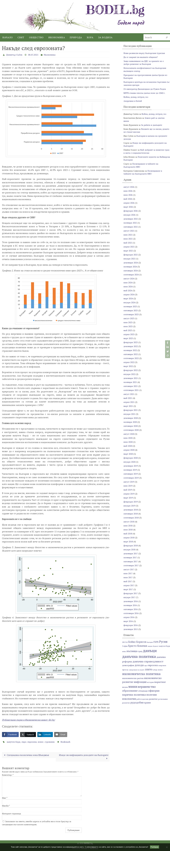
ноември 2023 (130, 306)
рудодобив (137, 702)
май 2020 (128, 446)
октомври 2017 (131, 561)
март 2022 (128, 366)
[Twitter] (167, 351)
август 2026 (129, 187)
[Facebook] (167, 342)
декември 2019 (131, 465)
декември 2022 (131, 346)
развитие (153, 699)
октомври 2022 (131, 354)
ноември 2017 (130, 557)
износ (41, 741)
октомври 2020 (131, 426)
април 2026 (129, 202)
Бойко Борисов (137, 641)
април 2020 (129, 450)
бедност (155, 646)
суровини (49, 741)
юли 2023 (128, 322)
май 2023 (128, 330)
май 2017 (128, 581)
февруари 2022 (131, 370)
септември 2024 (131, 274)
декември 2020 (131, 418)
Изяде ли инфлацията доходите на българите (84, 755)
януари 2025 (129, 258)
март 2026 (128, 206)
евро (24, 741)
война (124, 651)
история (150, 682)
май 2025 (128, 242)
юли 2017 (128, 573)
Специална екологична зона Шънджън (28, 755)
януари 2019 (129, 505)
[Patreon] (167, 355)
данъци (150, 650)
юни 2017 (128, 577)
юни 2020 (128, 442)
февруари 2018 (131, 545)
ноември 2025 (130, 222)
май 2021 (128, 398)
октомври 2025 (131, 226)
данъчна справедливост (148, 661)
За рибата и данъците (151, 125)
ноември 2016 (130, 605)
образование (130, 690)
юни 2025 (128, 238)
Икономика (49, 54)
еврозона (32, 741)
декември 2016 (131, 601)
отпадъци (143, 691)
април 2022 (129, 362)
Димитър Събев (14, 54)
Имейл (6, 805)
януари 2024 (129, 302)
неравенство (147, 687)
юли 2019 (128, 485)
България (150, 642)
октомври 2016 (131, 609)
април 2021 (129, 402)
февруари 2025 (131, 254)
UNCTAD (125, 642)
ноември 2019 (130, 469)
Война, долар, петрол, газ (136, 97)
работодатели (142, 699)
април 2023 (129, 334)
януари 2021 (129, 414)
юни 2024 (128, 286)
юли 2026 (128, 191)
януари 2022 (129, 374)
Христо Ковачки (137, 645)
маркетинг (160, 682)
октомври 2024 (131, 270)
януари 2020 (129, 461)
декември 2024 (131, 262)
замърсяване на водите (136, 670)
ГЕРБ (156, 641)
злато (148, 669)
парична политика (134, 694)
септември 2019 (131, 477)
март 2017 (128, 589)
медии (125, 687)
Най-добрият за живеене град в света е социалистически (146, 151)
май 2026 (128, 199)
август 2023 (129, 318)
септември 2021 (131, 390)
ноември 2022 (130, 350)
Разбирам (154, 847)
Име (4, 798)
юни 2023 (128, 326)
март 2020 (128, 454)
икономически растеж (133, 678)
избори (155, 670)
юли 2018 (128, 525)
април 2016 (129, 617)
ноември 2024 (130, 266)
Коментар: (8, 775)
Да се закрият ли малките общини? (141, 57)
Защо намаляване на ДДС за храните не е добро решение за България (144, 62)
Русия (163, 642)
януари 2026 (129, 214)
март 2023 (128, 338)
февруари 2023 (131, 342)
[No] (166, 847)
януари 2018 (129, 549)
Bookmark (65, 741)
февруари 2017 (131, 593)
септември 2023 (131, 314)
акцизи (150, 646)
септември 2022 (131, 358)
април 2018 (129, 537)
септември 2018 (131, 517)
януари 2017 (129, 597)
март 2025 (128, 250)
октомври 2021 (131, 386)
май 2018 (128, 533)
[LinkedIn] (167, 347)
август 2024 (129, 278)
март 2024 (128, 298)
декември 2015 (131, 629)
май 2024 (128, 290)
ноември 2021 (130, 382)
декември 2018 (131, 509)
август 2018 (129, 521)
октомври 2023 (131, 310)
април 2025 (129, 246)
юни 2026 (128, 195)
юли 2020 (128, 438)
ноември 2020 (130, 422)
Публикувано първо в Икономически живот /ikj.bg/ (28, 719)
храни (147, 702)
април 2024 (129, 294)
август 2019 (129, 481)
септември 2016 (131, 613)
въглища (132, 651)
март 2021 (128, 406)
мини (132, 686)
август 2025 (129, 230)
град (140, 651)
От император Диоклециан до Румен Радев (145, 89)
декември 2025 (131, 218)
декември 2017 (131, 553)
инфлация (140, 682)
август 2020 (129, 434)
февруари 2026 (131, 210)
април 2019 (129, 493)
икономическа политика (141, 674)
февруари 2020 (131, 458)
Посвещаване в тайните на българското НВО (143, 172)
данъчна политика (139, 656)
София (125, 646)
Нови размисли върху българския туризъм (144, 53)
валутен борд (13, 741)
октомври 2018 (131, 513)
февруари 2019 (131, 501)
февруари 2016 (131, 625)
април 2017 (129, 585)
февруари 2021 (131, 410)
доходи (139, 665)
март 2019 (128, 497)
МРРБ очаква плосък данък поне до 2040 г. (144, 93)
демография (128, 665)
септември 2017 (131, 565)
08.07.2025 (33, 54)
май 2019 (128, 489)
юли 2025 (128, 234)
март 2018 (128, 541)
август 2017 (129, 569)
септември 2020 (131, 430)
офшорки (154, 690)
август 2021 (129, 394)
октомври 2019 (131, 473)
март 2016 (128, 621)
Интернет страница (11, 813)
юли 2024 (128, 282)
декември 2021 (131, 378)
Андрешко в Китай (133, 101)
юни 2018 (128, 529)
